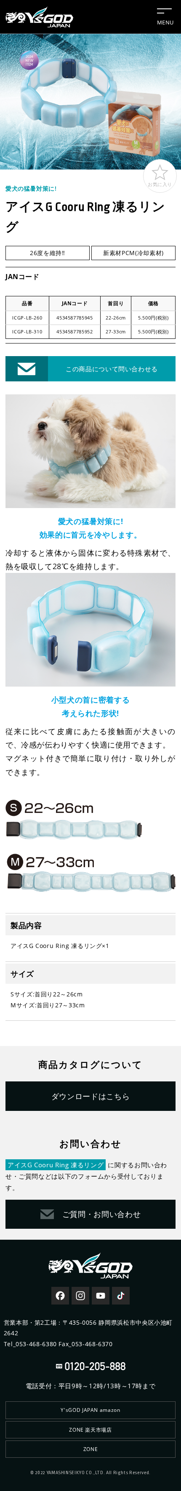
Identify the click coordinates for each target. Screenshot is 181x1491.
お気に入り (160, 184)
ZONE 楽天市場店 (90, 1429)
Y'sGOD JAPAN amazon (90, 1410)
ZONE (90, 1449)
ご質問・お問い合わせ (101, 1214)
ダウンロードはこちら (90, 1096)
